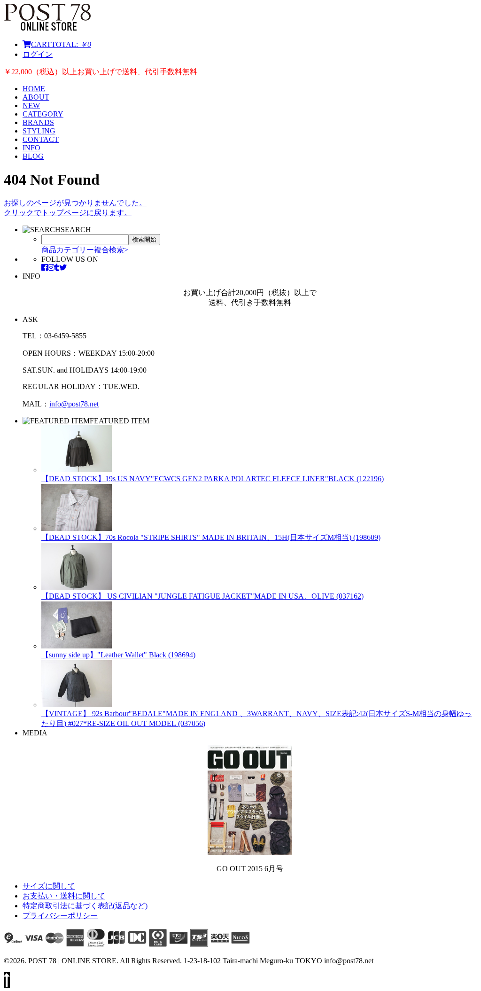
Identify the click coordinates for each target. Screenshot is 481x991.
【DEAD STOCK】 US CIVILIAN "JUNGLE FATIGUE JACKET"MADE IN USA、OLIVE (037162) (202, 596)
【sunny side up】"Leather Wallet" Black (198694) (118, 655)
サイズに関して (49, 886)
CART (61, 44)
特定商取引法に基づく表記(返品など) (85, 906)
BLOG (33, 156)
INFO (31, 148)
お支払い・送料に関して (64, 896)
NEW (31, 105)
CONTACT (41, 139)
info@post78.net (74, 404)
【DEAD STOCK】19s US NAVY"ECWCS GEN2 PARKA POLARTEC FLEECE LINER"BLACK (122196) (212, 479)
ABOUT (36, 97)
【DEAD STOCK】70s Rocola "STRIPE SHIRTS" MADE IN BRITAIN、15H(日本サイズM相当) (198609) (210, 537)
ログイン (38, 54)
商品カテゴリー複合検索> (84, 250)
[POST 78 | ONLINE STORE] (47, 28)
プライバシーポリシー (60, 916)
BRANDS (38, 122)
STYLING (39, 131)
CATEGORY (43, 114)
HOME (34, 89)
